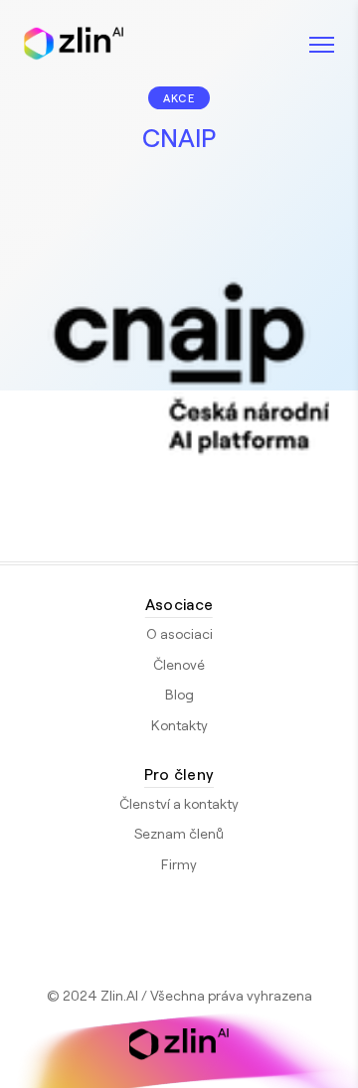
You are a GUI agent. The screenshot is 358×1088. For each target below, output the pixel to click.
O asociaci (179, 633)
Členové (179, 664)
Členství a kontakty (179, 803)
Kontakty (179, 724)
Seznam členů (179, 833)
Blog (179, 694)
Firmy (179, 863)
